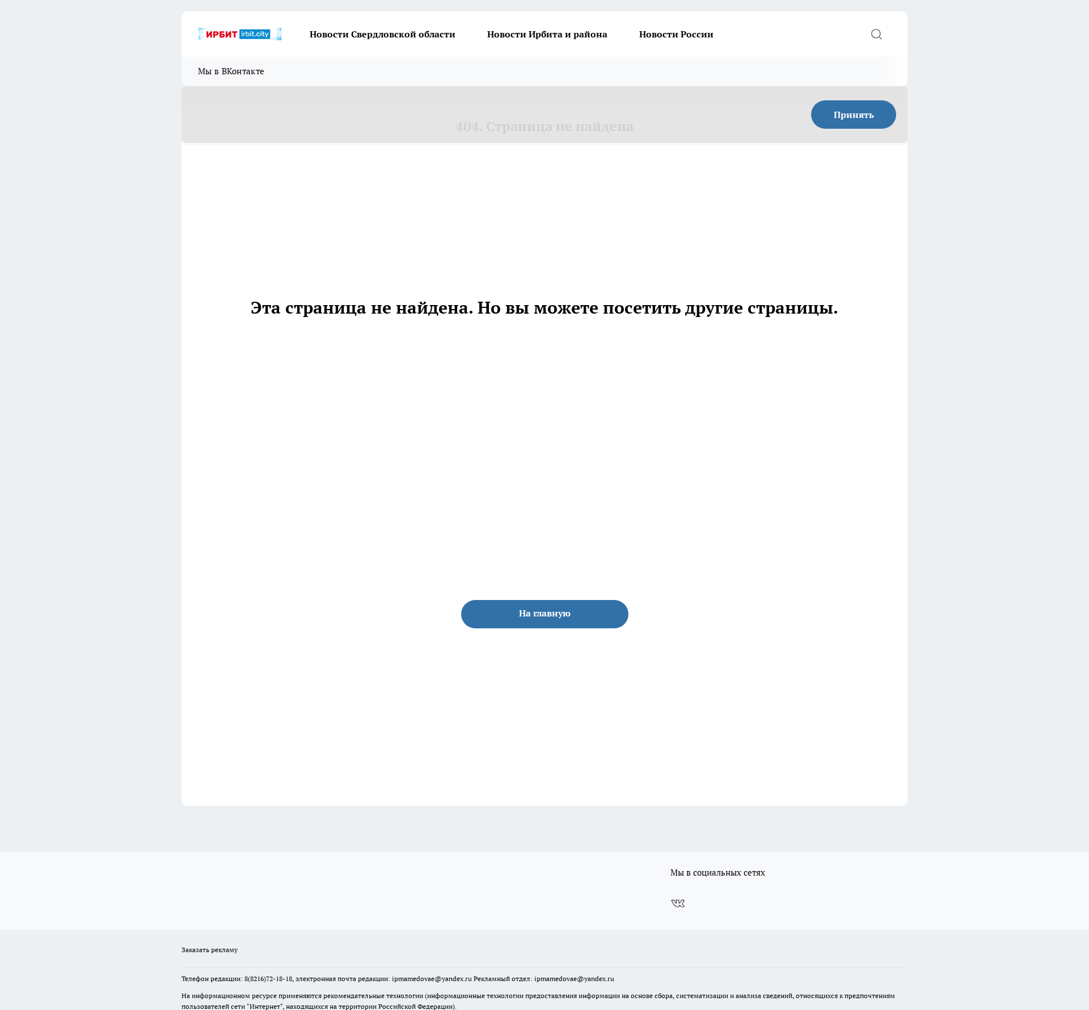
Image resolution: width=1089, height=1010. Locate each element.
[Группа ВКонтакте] (678, 903)
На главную (545, 613)
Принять (854, 114)
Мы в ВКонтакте (231, 71)
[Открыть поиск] (876, 34)
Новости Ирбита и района (547, 34)
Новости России (676, 34)
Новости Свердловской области (382, 34)
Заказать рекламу (210, 949)
